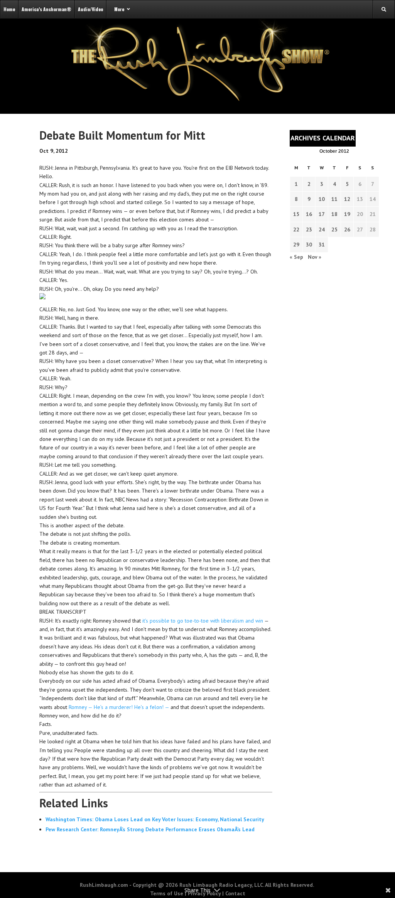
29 (296, 244)
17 (322, 214)
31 (322, 244)
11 (334, 199)
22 (296, 229)
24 (322, 229)
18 (334, 214)
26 (347, 229)
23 (309, 229)
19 (347, 214)
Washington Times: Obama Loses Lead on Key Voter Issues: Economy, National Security (155, 819)
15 (296, 214)
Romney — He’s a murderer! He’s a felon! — (119, 707)
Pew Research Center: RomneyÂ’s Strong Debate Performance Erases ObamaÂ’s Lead (150, 829)
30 (309, 244)
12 (347, 199)
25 (334, 229)
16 (309, 214)
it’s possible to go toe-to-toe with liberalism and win (202, 620)
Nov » (314, 256)
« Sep (296, 256)
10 (322, 199)
